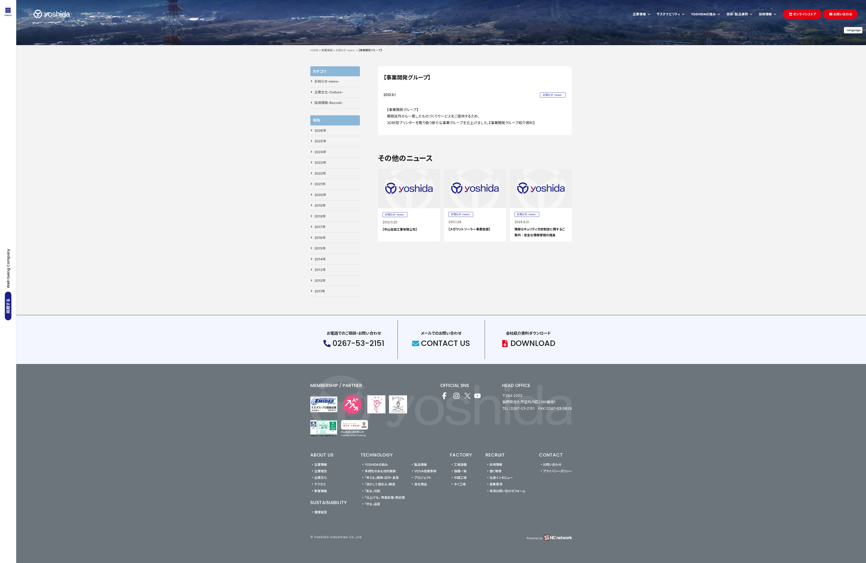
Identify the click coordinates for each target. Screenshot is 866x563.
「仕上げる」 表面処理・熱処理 (385, 497)
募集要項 (496, 484)
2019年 (320, 205)
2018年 (320, 216)
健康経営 (320, 512)
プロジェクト (422, 478)
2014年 (320, 259)
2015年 (320, 248)
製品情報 (420, 464)
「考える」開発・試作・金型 (382, 478)
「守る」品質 (372, 504)
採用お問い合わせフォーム (507, 491)
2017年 (320, 227)
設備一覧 (460, 471)
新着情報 (320, 491)
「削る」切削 (372, 491)
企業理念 (320, 471)
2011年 (319, 291)
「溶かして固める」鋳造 (380, 484)
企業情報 (320, 464)
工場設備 (460, 464)
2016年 (320, 238)
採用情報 (496, 464)
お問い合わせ (552, 464)
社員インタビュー (501, 478)
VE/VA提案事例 (425, 471)
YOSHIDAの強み (376, 464)
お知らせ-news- (326, 81)
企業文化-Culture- (328, 92)
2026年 (320, 130)
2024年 (320, 152)
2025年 (320, 141)
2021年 (320, 184)
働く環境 (495, 471)
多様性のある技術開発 (380, 471)
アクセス (320, 484)
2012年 (320, 280)
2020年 (320, 195)
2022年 (320, 173)
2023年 (320, 162)
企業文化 (320, 478)
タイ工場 (460, 484)
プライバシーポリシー (557, 471)
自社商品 (420, 484)
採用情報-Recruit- (328, 103)
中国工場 (460, 478)
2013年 (320, 270)
